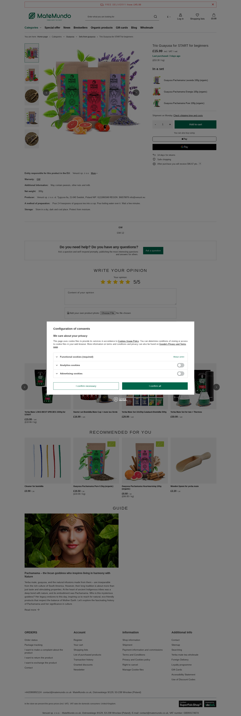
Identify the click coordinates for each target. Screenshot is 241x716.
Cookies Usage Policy (128, 341)
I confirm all (155, 386)
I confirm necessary (86, 386)
